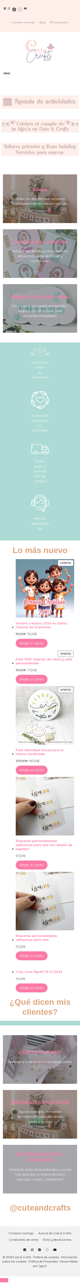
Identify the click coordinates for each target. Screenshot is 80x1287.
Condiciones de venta (23, 1239)
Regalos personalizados (40, 296)
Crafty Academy (40, 1052)
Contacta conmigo (23, 22)
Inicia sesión (60, 22)
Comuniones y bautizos (40, 242)
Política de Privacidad (43, 1261)
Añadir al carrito (32, 643)
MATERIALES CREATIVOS (40, 1102)
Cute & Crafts (22, 1257)
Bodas (40, 189)
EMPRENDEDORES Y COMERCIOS (40, 1157)
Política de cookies (46, 1257)
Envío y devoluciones (57, 1239)
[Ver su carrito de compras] (76, 73)
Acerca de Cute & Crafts (54, 1233)
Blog (42, 22)
